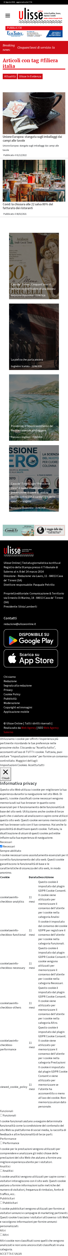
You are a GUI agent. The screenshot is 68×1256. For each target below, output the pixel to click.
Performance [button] (8, 1139)
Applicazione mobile (16, 712)
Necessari (9, 846)
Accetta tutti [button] (36, 765)
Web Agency (28, 728)
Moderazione (12, 703)
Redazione (10, 681)
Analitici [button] (5, 1166)
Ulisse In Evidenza (30, 76)
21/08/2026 (40, 508)
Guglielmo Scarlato (20, 366)
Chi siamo (10, 677)
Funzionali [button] (6, 1111)
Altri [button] (3, 1231)
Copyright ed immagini (18, 707)
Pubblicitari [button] (7, 1198)
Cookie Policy (12, 694)
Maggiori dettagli (27, 761)
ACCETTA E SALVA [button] (11, 1254)
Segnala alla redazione (18, 686)
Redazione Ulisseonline (22, 295)
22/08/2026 (40, 295)
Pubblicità (10, 699)
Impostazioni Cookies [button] (13, 765)
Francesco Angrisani (20, 437)
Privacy (8, 690)
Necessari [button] (6, 842)
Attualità (10, 76)
